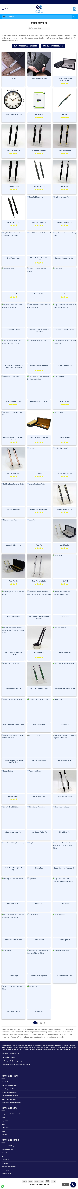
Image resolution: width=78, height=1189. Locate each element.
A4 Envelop (39, 114)
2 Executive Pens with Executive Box (64, 79)
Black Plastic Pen (13, 222)
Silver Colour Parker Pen (39, 832)
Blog (3, 1156)
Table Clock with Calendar (13, 940)
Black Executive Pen (13, 150)
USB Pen (13, 79)
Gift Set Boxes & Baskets (9, 1092)
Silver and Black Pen (65, 796)
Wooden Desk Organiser (39, 976)
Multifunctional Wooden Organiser (13, 653)
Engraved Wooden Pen (64, 366)
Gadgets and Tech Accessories (11, 1114)
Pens (3, 1117)
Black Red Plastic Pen (38, 222)
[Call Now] (73, 1184)
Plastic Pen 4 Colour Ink (13, 689)
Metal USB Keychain (13, 617)
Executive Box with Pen (13, 401)
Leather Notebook (13, 509)
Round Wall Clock (39, 796)
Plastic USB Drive (39, 724)
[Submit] (74, 17)
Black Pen (64, 186)
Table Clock (65, 904)
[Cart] (74, 9)
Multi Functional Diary (39, 79)
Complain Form (6, 1173)
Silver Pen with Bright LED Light (13, 869)
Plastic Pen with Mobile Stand (13, 724)
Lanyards (39, 473)
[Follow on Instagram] (7, 1069)
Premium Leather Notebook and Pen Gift (13, 761)
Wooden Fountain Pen (64, 976)
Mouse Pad (65, 617)
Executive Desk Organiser (39, 401)
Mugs (3, 1124)
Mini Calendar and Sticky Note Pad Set (39, 618)
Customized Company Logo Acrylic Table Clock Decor (13, 366)
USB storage (13, 976)
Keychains (5, 1121)
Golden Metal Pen (13, 473)
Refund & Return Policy (9, 1166)
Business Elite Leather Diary (64, 258)
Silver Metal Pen (64, 832)
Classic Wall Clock (13, 330)
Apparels (4, 1134)
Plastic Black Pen (65, 653)
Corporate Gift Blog (8, 1146)
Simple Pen (39, 868)
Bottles (4, 1131)
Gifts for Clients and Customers (11, 1102)
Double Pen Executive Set (39, 366)
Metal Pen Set (64, 545)
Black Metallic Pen (39, 186)
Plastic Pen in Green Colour (39, 689)
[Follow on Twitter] (10, 1069)
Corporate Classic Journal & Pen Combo (39, 330)
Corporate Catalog (7, 1149)
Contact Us (5, 1160)
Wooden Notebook (13, 1011)
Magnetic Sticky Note (13, 545)
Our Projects (5, 1170)
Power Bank (65, 724)
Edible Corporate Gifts (9, 1099)
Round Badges (13, 796)
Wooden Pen (39, 1011)
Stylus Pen (39, 904)
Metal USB (64, 581)
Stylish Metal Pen (13, 904)
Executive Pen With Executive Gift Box (13, 438)
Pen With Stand (39, 653)
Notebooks (5, 1127)
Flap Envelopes (65, 437)
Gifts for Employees (8, 1082)
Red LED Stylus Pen (39, 760)
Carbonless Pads (13, 294)
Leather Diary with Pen (64, 473)
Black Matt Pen (13, 186)
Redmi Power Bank (64, 760)
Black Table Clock (13, 258)
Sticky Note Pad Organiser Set (64, 868)
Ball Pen (64, 114)
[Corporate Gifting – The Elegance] (39, 9)
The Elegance (44, 1184)
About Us (4, 1153)
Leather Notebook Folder (39, 509)
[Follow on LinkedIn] (14, 1069)
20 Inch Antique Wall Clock (13, 114)
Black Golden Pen (65, 150)
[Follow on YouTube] (18, 1069)
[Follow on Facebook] (3, 1069)
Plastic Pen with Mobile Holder (64, 689)
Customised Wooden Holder (64, 330)
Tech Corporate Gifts (8, 1089)
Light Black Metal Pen (64, 509)
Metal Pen (39, 545)
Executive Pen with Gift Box (39, 437)
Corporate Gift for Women (10, 1095)
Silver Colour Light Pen (13, 832)
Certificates (65, 294)
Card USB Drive (39, 294)
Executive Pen (64, 401)
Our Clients (5, 1163)
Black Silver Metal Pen (64, 222)
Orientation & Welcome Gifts (10, 1085)
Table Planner (39, 940)
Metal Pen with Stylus (38, 581)
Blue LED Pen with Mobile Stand (39, 259)
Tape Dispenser (64, 940)
